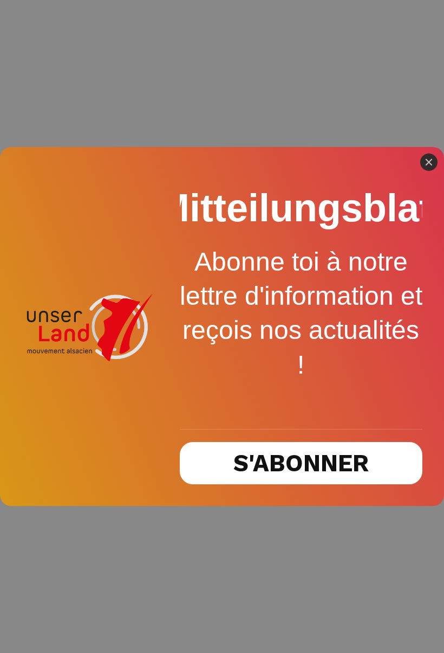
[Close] (429, 162)
